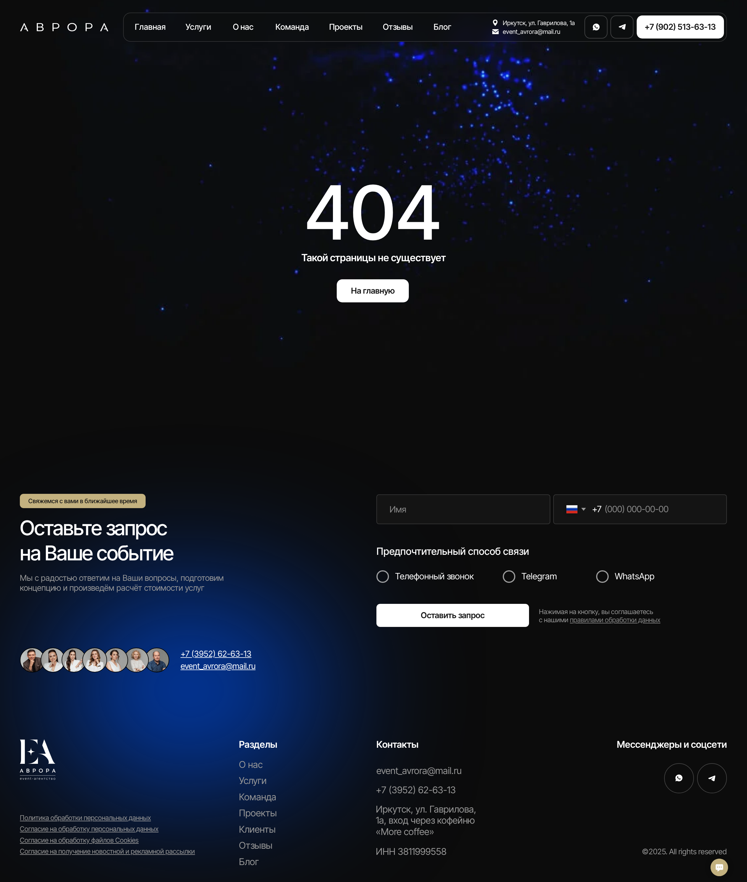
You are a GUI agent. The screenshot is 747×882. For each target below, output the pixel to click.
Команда (257, 797)
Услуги (253, 780)
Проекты (258, 813)
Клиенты (257, 829)
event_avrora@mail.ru (531, 31)
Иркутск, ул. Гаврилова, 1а (539, 23)
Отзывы (256, 845)
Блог (249, 861)
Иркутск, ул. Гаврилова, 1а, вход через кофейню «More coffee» (426, 820)
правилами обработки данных (615, 620)
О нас (251, 764)
